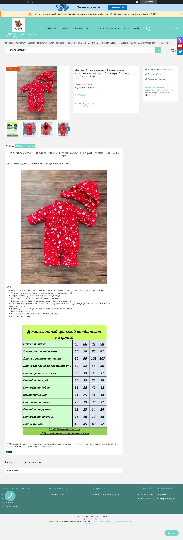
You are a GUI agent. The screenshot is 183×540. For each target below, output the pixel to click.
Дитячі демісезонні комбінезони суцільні (67, 43)
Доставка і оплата (58, 494)
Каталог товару (82, 28)
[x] (10, 452)
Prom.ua (105, 516)
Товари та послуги (17, 43)
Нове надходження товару (56, 28)
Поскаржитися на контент (100, 521)
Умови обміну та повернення (153, 494)
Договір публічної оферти (107, 494)
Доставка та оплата (108, 28)
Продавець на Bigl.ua (91, 519)
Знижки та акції (11, 506)
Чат (173, 533)
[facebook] (7, 452)
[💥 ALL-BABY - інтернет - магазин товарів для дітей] (18, 24)
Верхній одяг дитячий (38, 43)
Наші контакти (131, 28)
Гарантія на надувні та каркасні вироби (158, 498)
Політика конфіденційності (123, 521)
